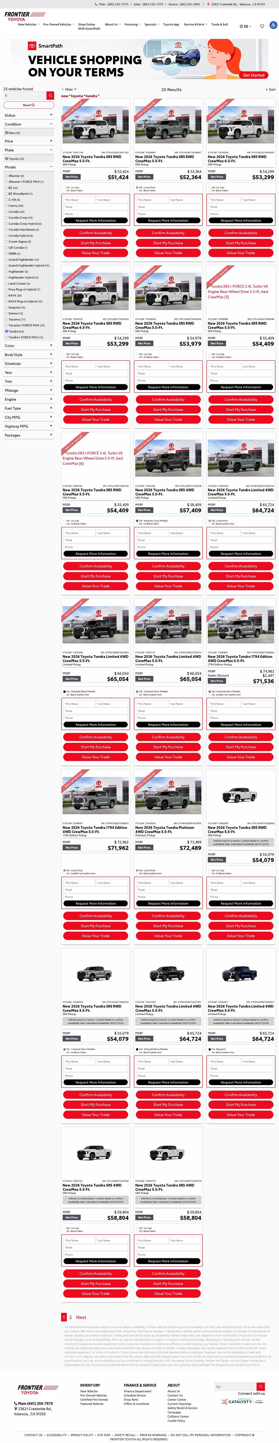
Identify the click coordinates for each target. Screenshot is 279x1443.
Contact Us (175, 1395)
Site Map (104, 1435)
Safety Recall (125, 1435)
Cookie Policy (176, 1420)
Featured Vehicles (91, 1404)
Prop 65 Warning (153, 1435)
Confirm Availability (96, 232)
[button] (28, 24)
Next (81, 1317)
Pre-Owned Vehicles (93, 1395)
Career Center (177, 1399)
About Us (174, 1391)
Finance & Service (140, 1385)
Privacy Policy (82, 1435)
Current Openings (179, 1404)
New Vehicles (89, 1391)
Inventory (90, 1385)
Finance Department (137, 1391)
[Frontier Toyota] (24, 15)
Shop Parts (131, 1399)
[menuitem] (29, 132)
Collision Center (178, 1416)
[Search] (50, 95)
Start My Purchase (96, 242)
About (174, 1385)
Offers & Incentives (136, 1404)
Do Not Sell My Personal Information (201, 1435)
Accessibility (56, 1435)
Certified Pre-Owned (94, 1399)
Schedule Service (135, 1395)
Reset (27, 105)
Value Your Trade (96, 252)
